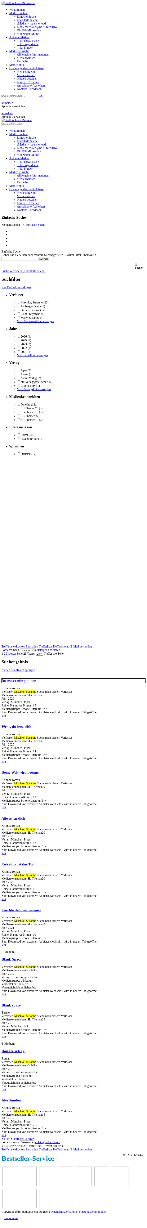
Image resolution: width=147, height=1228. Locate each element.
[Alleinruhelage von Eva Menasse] (10, 1185)
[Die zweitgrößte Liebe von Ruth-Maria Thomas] (29, 1207)
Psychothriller (29, 438)
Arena (24, 374)
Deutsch (26, 453)
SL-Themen (28, 416)
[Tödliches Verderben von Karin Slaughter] (47, 1207)
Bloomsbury (28, 385)
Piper (24, 370)
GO (41, 95)
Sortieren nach (10, 650)
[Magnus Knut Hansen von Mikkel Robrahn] (47, 1185)
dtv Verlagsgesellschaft (34, 381)
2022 (24, 348)
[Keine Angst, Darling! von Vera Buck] (84, 1185)
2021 (24, 351)
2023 (24, 344)
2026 (24, 336)
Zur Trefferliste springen (16, 287)
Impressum (11, 1218)
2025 (24, 340)
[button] (140, 266)
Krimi (24, 435)
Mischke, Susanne (32, 302)
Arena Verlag (29, 378)
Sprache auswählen (13, 106)
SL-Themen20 (29, 408)
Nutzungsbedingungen (92, 1211)
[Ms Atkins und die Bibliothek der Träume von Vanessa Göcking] (29, 1185)
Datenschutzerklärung (64, 1211)
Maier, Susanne (30, 317)
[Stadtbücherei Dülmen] (17, 3)
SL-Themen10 (29, 419)
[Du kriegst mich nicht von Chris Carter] (120, 1185)
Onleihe (25, 404)
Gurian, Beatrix (30, 310)
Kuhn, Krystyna (30, 314)
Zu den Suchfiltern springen (18, 670)
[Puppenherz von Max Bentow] (10, 1207)
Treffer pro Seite (54, 653)
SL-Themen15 (29, 412)
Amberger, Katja (31, 306)
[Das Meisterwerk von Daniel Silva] (102, 1185)
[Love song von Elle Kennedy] (65, 1185)
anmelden (7, 103)
